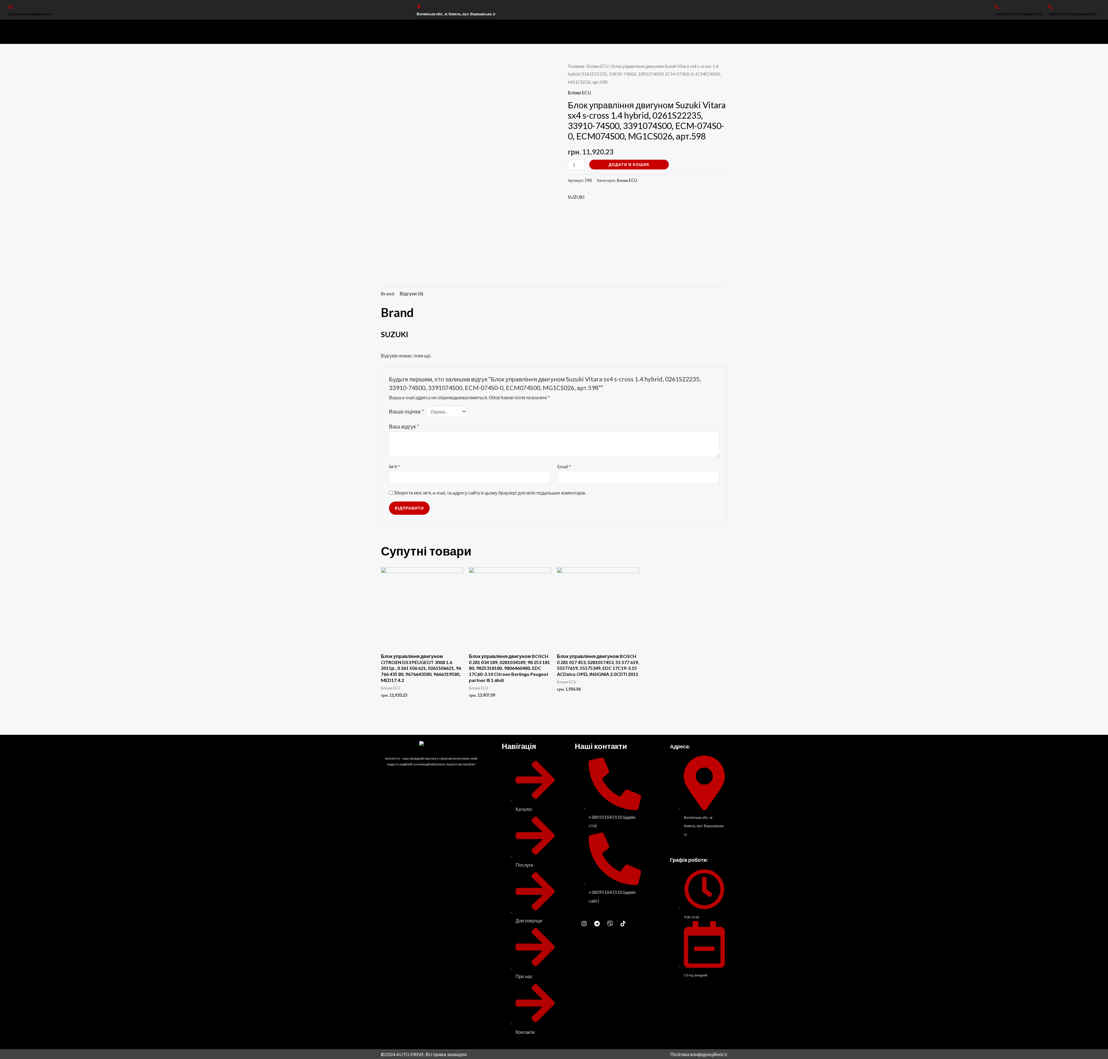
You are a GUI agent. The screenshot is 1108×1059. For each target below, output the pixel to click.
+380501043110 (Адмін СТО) (1019, 14)
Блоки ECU (598, 66)
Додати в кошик (629, 164)
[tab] (387, 293)
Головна (576, 66)
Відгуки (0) (411, 293)
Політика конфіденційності (698, 1054)
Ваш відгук (404, 426)
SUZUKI (576, 197)
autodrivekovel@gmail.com (31, 14)
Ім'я (394, 466)
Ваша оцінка (406, 411)
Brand (387, 293)
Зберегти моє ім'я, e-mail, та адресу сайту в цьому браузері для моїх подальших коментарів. (490, 492)
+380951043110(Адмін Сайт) (1072, 14)
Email (564, 466)
